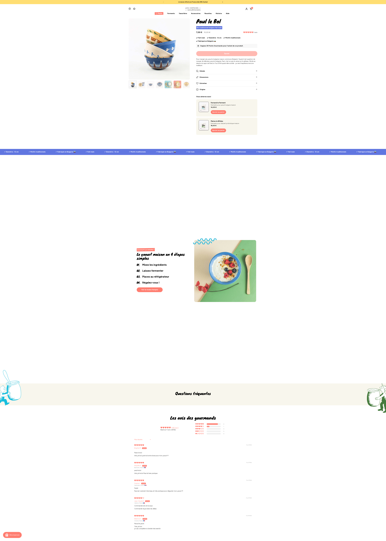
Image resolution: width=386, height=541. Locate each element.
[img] (139, 445)
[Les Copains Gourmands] (193, 9)
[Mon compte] (246, 9)
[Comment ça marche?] (130, 9)
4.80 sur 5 (174, 428)
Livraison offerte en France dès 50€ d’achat (193, 2)
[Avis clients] (134, 9)
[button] (251, 9)
